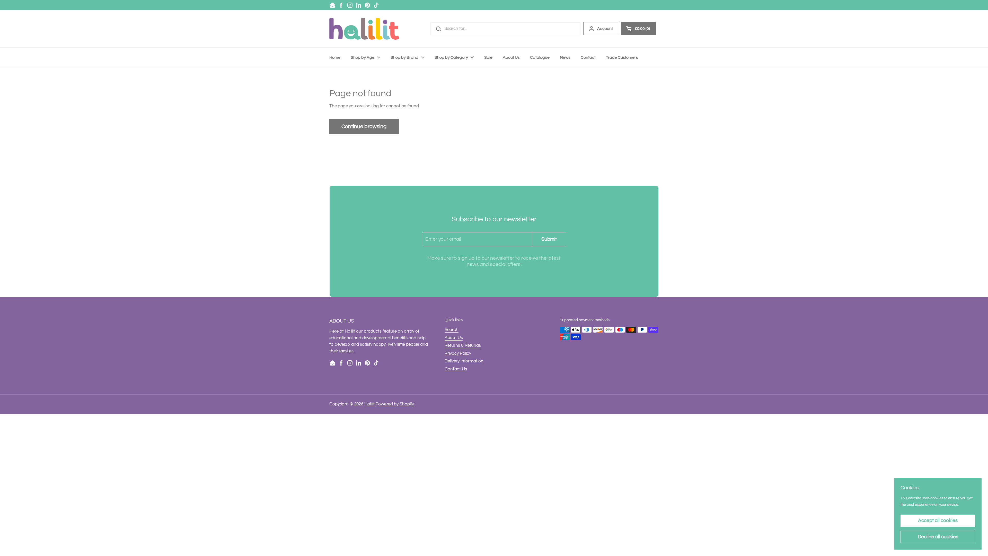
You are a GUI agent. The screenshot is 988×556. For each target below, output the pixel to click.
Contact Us (456, 369)
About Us (454, 337)
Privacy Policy (458, 353)
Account (605, 29)
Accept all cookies (938, 520)
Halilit (369, 404)
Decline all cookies (938, 536)
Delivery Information (464, 361)
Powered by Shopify (394, 404)
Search (451, 329)
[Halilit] (364, 29)
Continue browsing (364, 126)
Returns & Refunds (463, 345)
